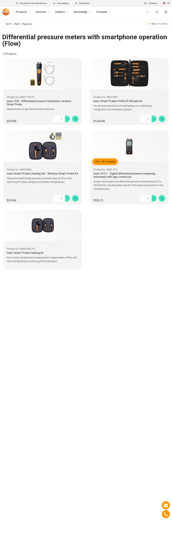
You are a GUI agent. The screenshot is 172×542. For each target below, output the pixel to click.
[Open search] (147, 12)
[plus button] (67, 119)
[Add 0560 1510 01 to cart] (75, 119)
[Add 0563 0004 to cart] (75, 198)
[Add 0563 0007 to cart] (162, 119)
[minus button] (55, 119)
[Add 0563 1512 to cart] (162, 198)
